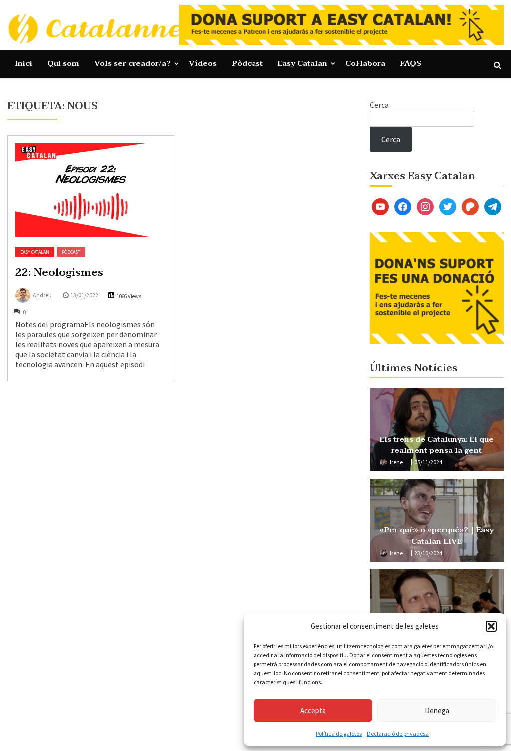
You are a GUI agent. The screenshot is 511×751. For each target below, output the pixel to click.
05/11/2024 (428, 462)
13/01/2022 (84, 295)
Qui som (63, 63)
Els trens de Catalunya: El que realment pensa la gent (437, 445)
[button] (491, 626)
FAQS (410, 63)
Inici (23, 63)
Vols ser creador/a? (132, 63)
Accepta (313, 710)
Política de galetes (339, 733)
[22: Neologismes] (90, 190)
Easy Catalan (302, 63)
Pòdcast (247, 63)
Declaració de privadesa (398, 733)
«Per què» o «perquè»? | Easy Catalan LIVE (436, 535)
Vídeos (203, 63)
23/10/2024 (428, 553)
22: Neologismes (59, 272)
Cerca (379, 105)
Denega (437, 710)
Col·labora (365, 63)
